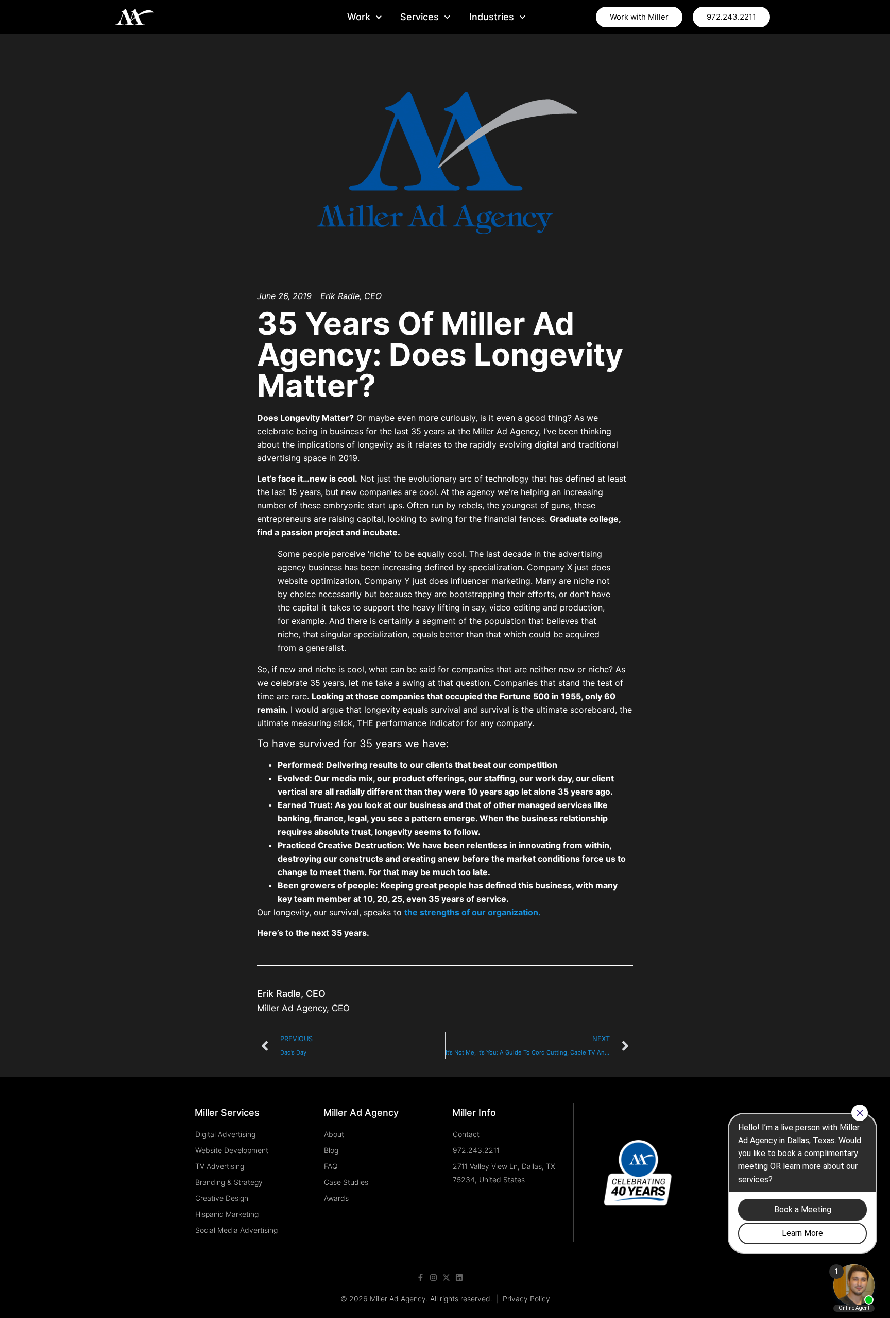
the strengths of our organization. (472, 912)
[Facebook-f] (420, 1277)
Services (419, 16)
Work (358, 16)
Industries (491, 16)
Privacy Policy (526, 1298)
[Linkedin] (459, 1277)
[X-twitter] (446, 1277)
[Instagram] (433, 1277)
